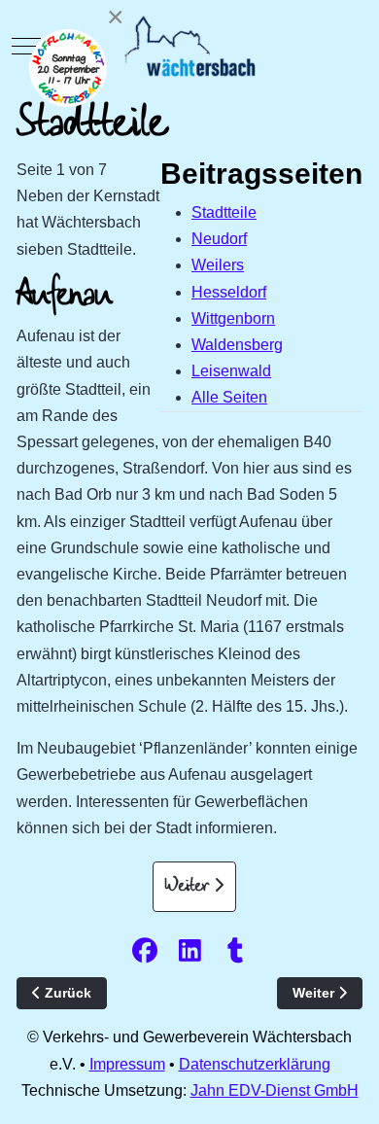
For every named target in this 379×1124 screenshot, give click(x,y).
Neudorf (219, 238)
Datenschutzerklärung (254, 1064)
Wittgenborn (233, 318)
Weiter (189, 887)
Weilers (217, 265)
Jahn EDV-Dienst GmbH (274, 1090)
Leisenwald (231, 371)
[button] (144, 950)
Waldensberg (237, 344)
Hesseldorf (228, 292)
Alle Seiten (229, 397)
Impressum (127, 1064)
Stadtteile (224, 212)
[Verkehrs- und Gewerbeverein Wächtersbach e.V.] (190, 46)
